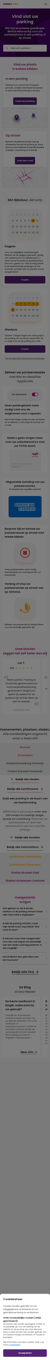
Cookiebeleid (14, 1344)
